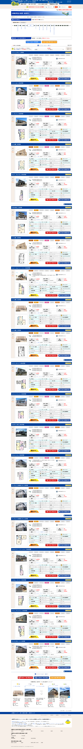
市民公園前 (50, 29)
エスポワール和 (38, 437)
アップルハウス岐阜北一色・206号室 (20, 485)
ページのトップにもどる (68, 515)
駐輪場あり (25, 724)
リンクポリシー (63, 715)
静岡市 (35, 742)
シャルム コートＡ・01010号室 (19, 579)
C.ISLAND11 (38, 219)
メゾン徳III (37, 342)
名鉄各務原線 (13, 738)
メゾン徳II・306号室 (16, 237)
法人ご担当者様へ (69, 710)
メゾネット (34, 724)
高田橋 (39, 28)
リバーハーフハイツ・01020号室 (19, 393)
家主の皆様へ (63, 710)
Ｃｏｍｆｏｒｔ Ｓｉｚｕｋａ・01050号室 (21, 549)
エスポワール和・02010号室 (18, 424)
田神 (21, 28)
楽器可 (34, 723)
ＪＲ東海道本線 (13, 735)
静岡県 (32, 742)
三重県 (42, 742)
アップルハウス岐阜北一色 (40, 498)
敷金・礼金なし (39, 723)
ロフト (61, 723)
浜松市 (37, 742)
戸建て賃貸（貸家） (20, 724)
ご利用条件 (51, 715)
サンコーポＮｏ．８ (39, 654)
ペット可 (28, 723)
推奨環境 (57, 715)
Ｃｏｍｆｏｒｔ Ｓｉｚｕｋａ (41, 562)
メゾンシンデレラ (39, 65)
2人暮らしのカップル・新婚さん (16, 723)
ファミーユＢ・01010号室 (17, 83)
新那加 (46, 28)
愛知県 (12, 742)
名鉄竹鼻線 (22, 738)
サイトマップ (69, 2)
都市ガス (48, 724)
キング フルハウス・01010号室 (19, 174)
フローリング (58, 723)
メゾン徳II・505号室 (16, 144)
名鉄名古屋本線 (33, 738)
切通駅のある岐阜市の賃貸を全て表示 (65, 9)
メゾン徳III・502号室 (16, 299)
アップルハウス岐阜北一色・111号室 (20, 518)
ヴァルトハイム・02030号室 (18, 455)
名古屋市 (15, 742)
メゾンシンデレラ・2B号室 (18, 52)
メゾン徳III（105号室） (17, 686)
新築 (24, 723)
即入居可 (44, 723)
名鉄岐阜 (17, 29)
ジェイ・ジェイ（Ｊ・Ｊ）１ (41, 282)
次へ (45, 45)
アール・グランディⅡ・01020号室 (19, 610)
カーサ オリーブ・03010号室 (18, 363)
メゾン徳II (37, 156)
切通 (30, 25)
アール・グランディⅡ (39, 623)
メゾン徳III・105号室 (16, 330)
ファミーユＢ (38, 96)
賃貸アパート (19, 721)
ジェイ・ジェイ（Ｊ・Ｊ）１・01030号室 (21, 268)
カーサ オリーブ (39, 376)
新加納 (43, 28)
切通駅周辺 (13, 721)
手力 (35, 28)
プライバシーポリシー (44, 715)
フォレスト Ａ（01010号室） (65, 686)
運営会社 (69, 715)
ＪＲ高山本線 (23, 735)
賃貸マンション (24, 721)
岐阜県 (22, 742)
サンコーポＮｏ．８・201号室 (18, 641)
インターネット (52, 723)
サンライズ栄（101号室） (40, 686)
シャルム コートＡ (39, 593)
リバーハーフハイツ (39, 407)
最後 (48, 45)
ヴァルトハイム (38, 467)
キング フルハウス (39, 186)
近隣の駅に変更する (16, 22)
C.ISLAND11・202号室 (17, 207)
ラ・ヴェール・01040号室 (17, 113)
